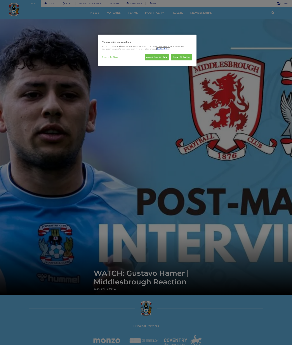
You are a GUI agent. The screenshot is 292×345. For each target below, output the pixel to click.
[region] (147, 50)
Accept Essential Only (156, 57)
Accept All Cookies (181, 57)
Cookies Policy (163, 49)
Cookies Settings (110, 57)
